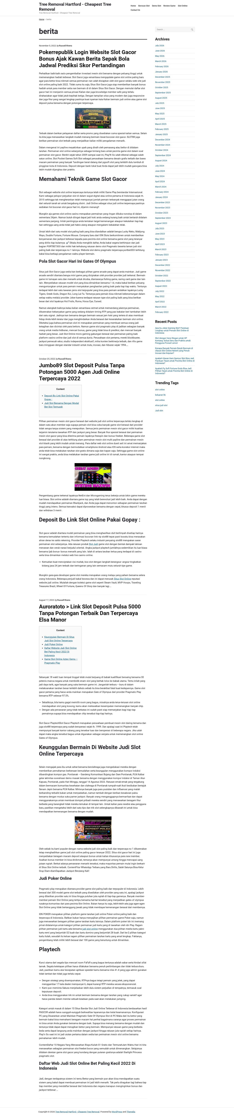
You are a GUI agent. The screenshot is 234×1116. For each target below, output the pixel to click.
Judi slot (159, 410)
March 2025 (160, 124)
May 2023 (159, 239)
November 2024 (162, 145)
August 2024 (161, 160)
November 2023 (162, 207)
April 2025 (160, 119)
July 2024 (159, 166)
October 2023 (161, 213)
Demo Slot (156, 6)
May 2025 (159, 113)
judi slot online (90, 928)
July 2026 (159, 45)
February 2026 (162, 66)
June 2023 (160, 233)
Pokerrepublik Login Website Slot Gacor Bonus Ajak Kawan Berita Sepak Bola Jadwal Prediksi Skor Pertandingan (87, 59)
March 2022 (160, 307)
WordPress (117, 1112)
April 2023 (160, 244)
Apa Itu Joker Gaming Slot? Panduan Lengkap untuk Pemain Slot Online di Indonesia (172, 330)
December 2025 (162, 77)
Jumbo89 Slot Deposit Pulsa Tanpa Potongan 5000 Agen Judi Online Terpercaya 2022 (82, 372)
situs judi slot (161, 405)
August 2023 (161, 223)
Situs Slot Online (122, 578)
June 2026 (160, 51)
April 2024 (160, 181)
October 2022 (161, 275)
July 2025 (159, 103)
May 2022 (159, 296)
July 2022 (159, 291)
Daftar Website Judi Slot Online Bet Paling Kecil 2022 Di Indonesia (60, 652)
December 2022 (162, 265)
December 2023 (162, 202)
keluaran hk (160, 395)
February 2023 (162, 254)
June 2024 (160, 171)
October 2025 (161, 87)
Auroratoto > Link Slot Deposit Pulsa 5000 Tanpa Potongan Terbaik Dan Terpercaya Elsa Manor (90, 613)
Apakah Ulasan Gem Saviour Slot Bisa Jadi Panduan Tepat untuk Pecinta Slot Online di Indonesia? (175, 360)
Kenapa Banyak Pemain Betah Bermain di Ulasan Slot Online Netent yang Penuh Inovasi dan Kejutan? (174, 350)
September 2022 (163, 281)
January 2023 (161, 260)
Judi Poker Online (53, 644)
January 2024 (161, 197)
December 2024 (162, 139)
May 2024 (159, 176)
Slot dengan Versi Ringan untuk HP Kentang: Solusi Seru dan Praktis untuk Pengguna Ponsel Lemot (173, 340)
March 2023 (160, 249)
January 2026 (161, 71)
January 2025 (161, 134)
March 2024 (160, 186)
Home (133, 6)
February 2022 (162, 312)
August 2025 (161, 98)
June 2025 (160, 108)
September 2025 (163, 92)
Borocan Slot (144, 6)
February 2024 (162, 192)
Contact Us (135, 10)
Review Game (169, 6)
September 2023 (163, 218)
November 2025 (162, 82)
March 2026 (160, 61)
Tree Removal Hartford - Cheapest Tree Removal (77, 1112)
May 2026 (159, 56)
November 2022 (162, 270)
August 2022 (161, 286)
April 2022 (160, 301)
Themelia (131, 1112)
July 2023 (159, 228)
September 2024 (163, 155)
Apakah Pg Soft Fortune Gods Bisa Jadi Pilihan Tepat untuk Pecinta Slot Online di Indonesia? (174, 371)
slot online (160, 389)
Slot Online (182, 6)
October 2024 (161, 150)
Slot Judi (93, 544)
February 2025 (162, 129)
